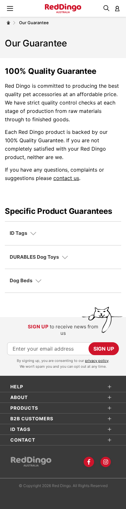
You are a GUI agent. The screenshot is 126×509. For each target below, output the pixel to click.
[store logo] (63, 8)
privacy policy (97, 360)
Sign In (117, 8)
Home (8, 22)
